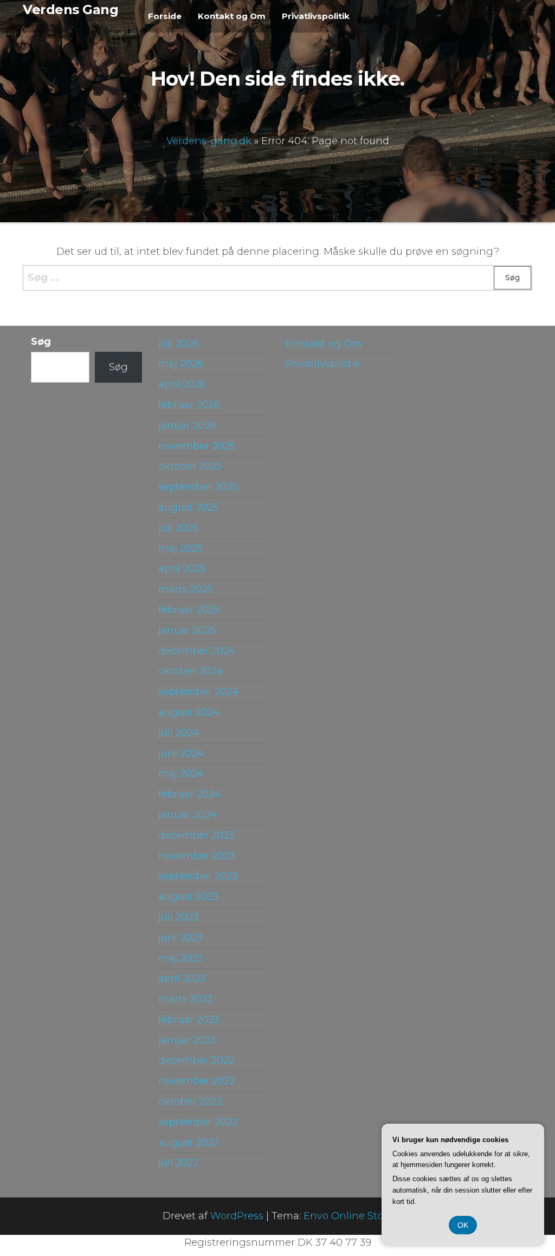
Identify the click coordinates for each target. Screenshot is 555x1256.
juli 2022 (178, 1163)
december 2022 (196, 1060)
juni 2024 (181, 753)
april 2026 (182, 384)
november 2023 (196, 856)
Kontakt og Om (232, 16)
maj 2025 (180, 549)
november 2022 (196, 1081)
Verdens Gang (70, 9)
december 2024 (196, 651)
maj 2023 (180, 958)
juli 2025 (178, 528)
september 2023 (197, 876)
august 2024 (189, 712)
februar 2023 (189, 1020)
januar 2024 (187, 815)
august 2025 (188, 507)
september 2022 (197, 1122)
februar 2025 (189, 610)
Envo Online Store (348, 1216)
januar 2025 (187, 630)
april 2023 (181, 978)
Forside (165, 16)
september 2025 (197, 487)
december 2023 (196, 835)
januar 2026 (187, 425)
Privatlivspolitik (316, 16)
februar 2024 (189, 794)
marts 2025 (185, 589)
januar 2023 (187, 1040)
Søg (41, 341)
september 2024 (198, 692)
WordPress (236, 1216)
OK (462, 1225)
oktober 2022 (190, 1101)
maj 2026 (180, 364)
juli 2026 (178, 344)
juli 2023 (178, 917)
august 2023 (188, 897)
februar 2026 (189, 405)
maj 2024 (181, 774)
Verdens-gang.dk (208, 140)
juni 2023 (180, 938)
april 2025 (181, 569)
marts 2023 (185, 999)
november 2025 (196, 446)
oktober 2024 (190, 671)
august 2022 (188, 1143)
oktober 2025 (190, 466)
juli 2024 (178, 733)
